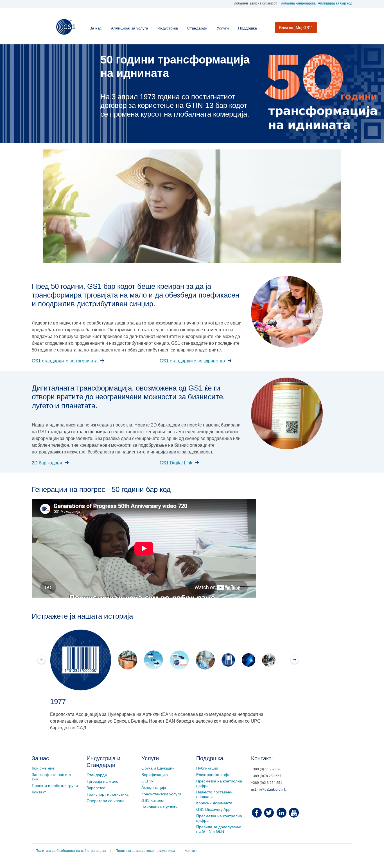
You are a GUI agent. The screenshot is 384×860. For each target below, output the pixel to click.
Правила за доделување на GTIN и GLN (218, 829)
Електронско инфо (213, 774)
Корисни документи (214, 803)
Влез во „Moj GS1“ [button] (296, 27)
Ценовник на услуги (159, 807)
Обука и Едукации (158, 768)
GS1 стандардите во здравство (192, 360)
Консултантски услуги (161, 794)
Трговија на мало (102, 781)
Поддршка (247, 28)
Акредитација (153, 787)
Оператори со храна (106, 800)
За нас (96, 28)
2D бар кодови (47, 462)
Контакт (39, 792)
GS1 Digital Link (176, 462)
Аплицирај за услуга (129, 28)
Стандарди (197, 28)
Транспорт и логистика (107, 794)
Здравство (96, 788)
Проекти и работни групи (55, 785)
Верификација (154, 774)
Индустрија (167, 28)
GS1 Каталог (153, 800)
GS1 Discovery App (213, 809)
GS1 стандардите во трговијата (65, 360)
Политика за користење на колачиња (145, 851)
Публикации (207, 768)
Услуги (223, 28)
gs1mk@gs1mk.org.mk (268, 789)
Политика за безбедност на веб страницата (71, 851)
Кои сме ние (43, 768)
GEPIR (147, 781)
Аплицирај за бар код (335, 3)
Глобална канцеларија (297, 3)
